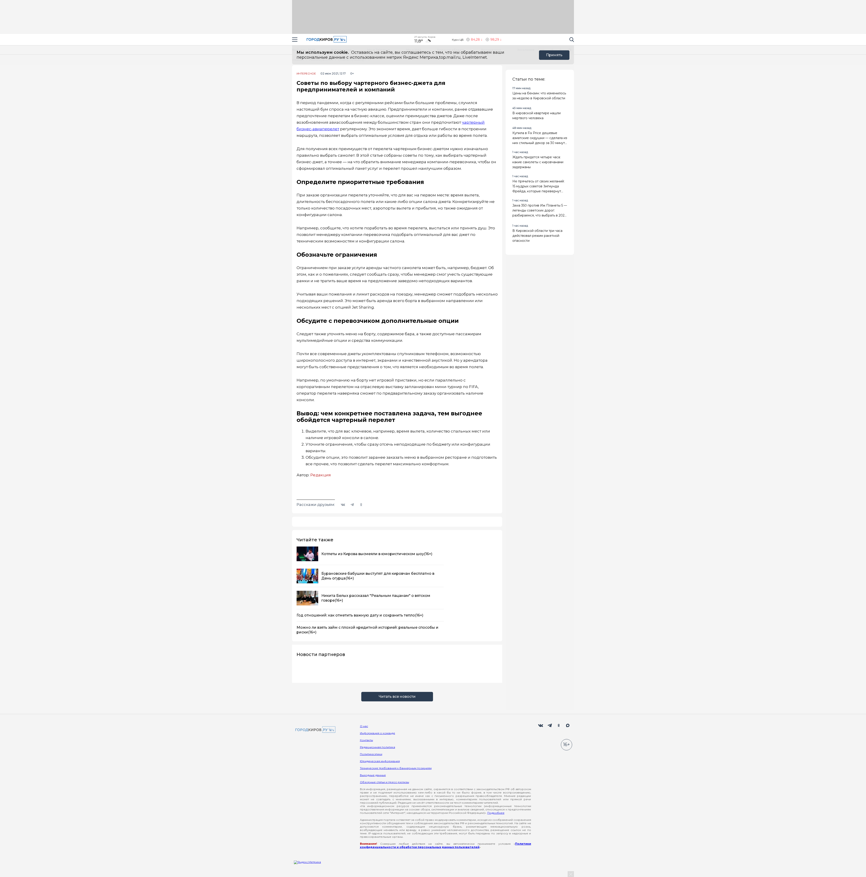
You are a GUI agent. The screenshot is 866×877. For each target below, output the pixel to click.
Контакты (366, 740)
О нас (364, 726)
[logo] (314, 729)
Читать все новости (397, 696)
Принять (554, 55)
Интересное (306, 73)
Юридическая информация (380, 761)
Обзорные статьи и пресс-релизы (384, 782)
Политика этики (371, 754)
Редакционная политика (377, 747)
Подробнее (495, 812)
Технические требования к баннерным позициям (396, 768)
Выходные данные (373, 775)
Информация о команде (377, 733)
